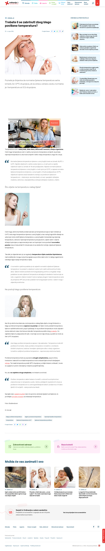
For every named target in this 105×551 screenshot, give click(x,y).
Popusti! (47, 538)
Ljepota (44, 3)
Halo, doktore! (44, 527)
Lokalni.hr (30, 538)
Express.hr (59, 538)
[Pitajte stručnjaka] (103, 536)
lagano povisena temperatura (33, 416)
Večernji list (8, 538)
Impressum (16, 545)
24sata (41, 538)
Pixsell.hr (53, 538)
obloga (7, 363)
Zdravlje (27, 3)
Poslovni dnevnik (16, 538)
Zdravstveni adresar (57, 527)
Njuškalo (36, 538)
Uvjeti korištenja (24, 545)
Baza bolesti (70, 527)
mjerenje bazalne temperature (52, 416)
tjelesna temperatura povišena (43, 420)
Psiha (35, 3)
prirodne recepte (17, 396)
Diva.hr (24, 538)
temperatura (9, 420)
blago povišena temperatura (14, 416)
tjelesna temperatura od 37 (24, 420)
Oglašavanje (8, 545)
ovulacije (54, 331)
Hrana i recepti (31, 527)
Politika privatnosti (35, 545)
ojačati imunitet (20, 394)
